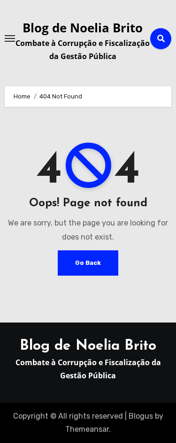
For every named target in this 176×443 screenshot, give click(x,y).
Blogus (141, 416)
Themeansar (87, 429)
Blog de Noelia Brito (83, 27)
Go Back (88, 262)
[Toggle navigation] (10, 38)
